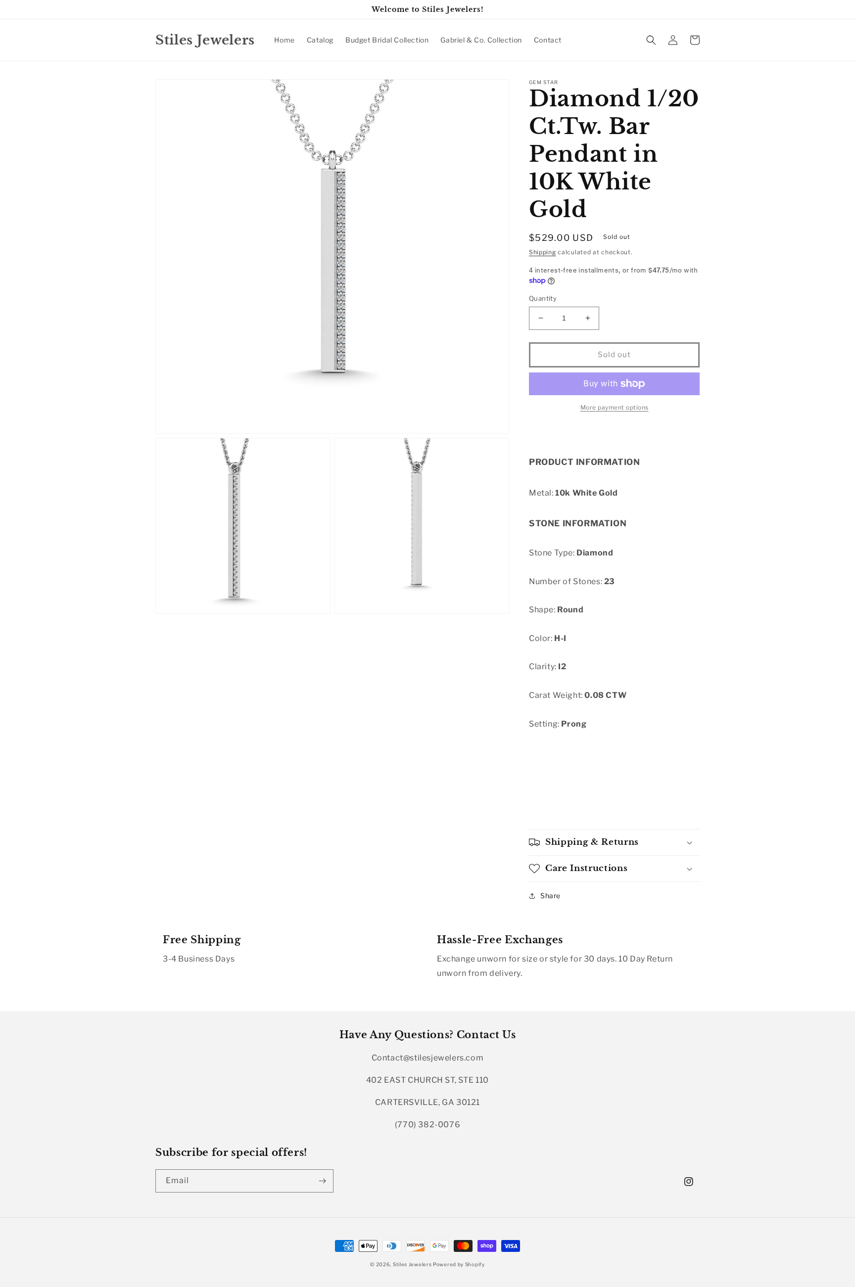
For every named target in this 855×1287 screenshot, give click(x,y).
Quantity (543, 298)
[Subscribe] (322, 1181)
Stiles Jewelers (413, 1264)
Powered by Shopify (459, 1264)
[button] (651, 40)
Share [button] (550, 895)
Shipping (542, 252)
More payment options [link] (614, 407)
